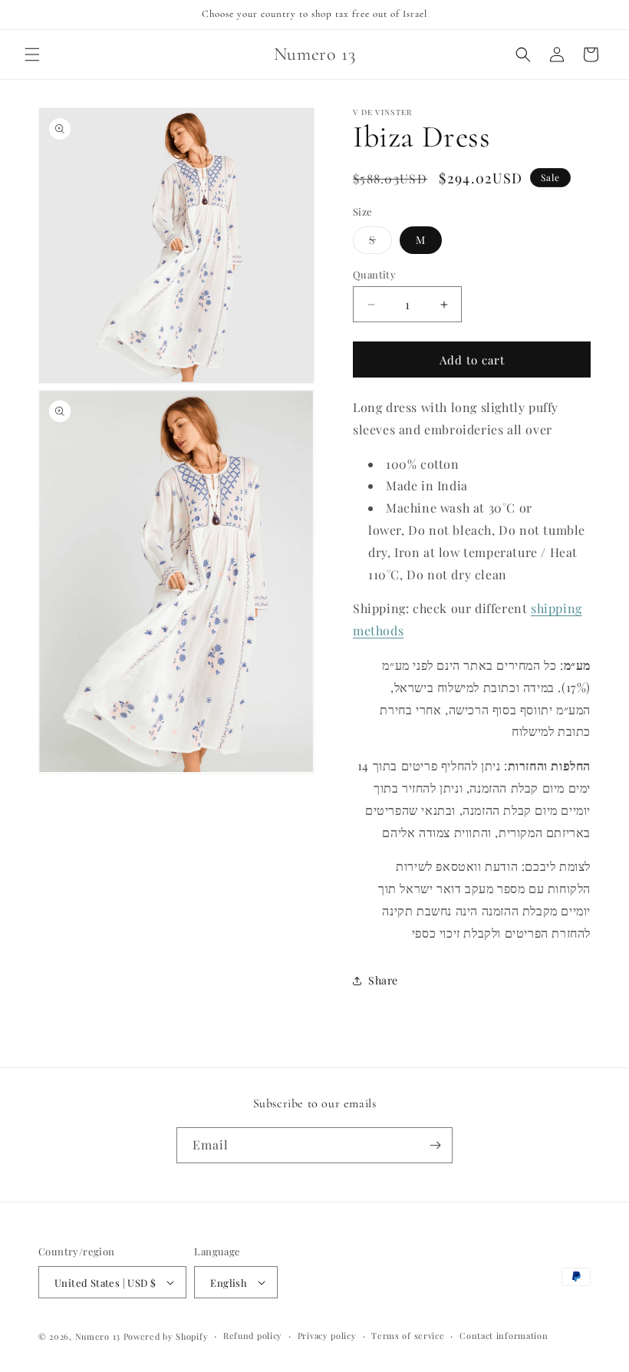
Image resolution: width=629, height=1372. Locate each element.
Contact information (503, 1335)
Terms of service (407, 1335)
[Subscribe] (435, 1145)
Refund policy (252, 1335)
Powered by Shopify (166, 1336)
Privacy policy (327, 1335)
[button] (32, 54)
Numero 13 (97, 1336)
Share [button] (383, 980)
